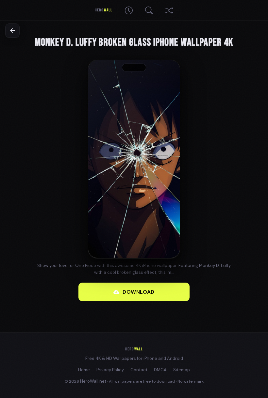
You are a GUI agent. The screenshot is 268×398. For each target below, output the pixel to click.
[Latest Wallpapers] (128, 10)
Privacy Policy (110, 370)
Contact (138, 370)
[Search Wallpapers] (149, 10)
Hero (103, 10)
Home (84, 370)
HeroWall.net (93, 381)
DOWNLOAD (139, 291)
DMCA (160, 370)
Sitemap (181, 370)
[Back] (12, 30)
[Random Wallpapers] (169, 10)
